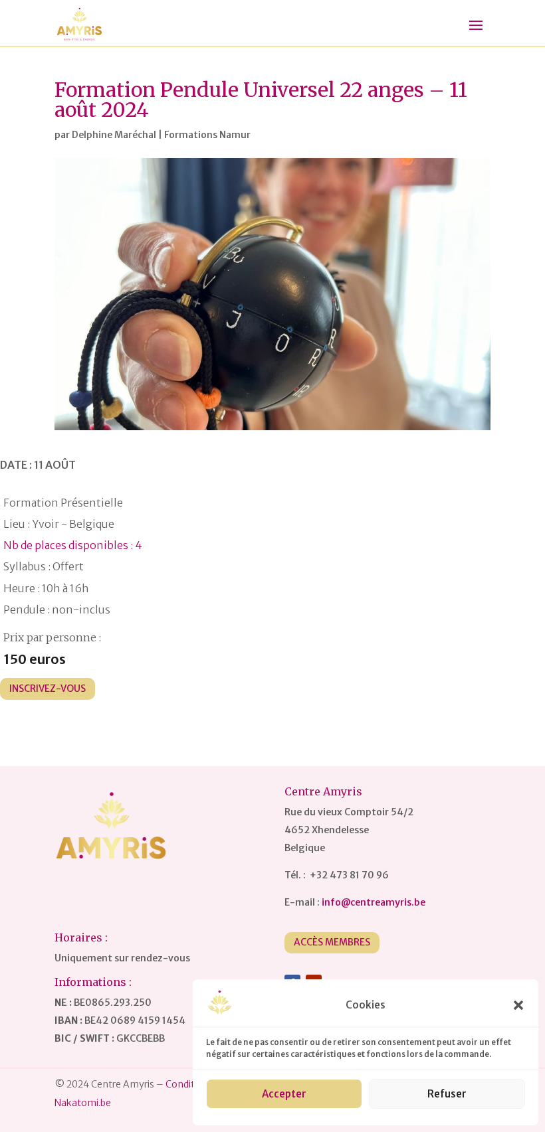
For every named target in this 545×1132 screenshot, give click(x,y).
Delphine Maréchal (114, 135)
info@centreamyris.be (373, 902)
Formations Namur (207, 135)
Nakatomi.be (82, 1103)
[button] (518, 1005)
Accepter (284, 1094)
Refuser (447, 1094)
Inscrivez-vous (47, 688)
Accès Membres (332, 942)
